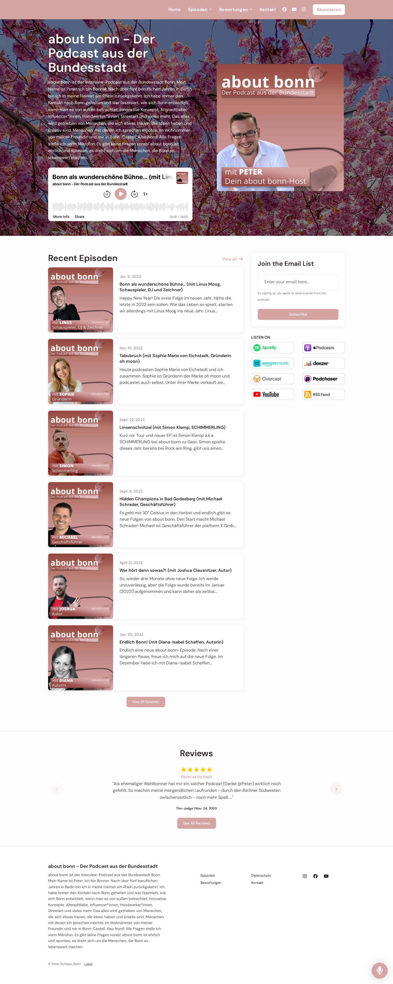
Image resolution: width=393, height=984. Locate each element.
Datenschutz (261, 875)
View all (230, 259)
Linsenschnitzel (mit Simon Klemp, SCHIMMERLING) (172, 427)
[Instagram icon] (304, 876)
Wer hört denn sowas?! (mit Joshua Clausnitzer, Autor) (176, 570)
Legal (88, 964)
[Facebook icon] (315, 876)
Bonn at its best (196, 776)
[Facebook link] (284, 9)
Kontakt (268, 9)
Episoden (198, 9)
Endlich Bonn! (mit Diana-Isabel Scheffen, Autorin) (171, 642)
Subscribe (298, 314)
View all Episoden (145, 702)
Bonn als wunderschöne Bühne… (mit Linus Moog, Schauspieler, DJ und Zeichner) (170, 287)
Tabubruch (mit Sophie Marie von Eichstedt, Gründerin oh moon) (175, 358)
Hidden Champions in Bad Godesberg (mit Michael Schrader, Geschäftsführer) (171, 501)
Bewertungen (234, 9)
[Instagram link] (304, 9)
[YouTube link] (294, 9)
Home (174, 9)
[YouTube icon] (326, 876)
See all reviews (196, 823)
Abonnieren (329, 9)
